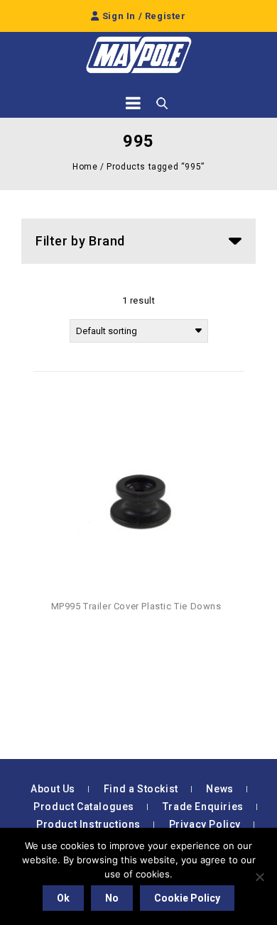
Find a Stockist (141, 788)
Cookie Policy (187, 898)
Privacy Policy (205, 824)
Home (84, 167)
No (112, 898)
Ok (63, 898)
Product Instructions (88, 824)
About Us (53, 788)
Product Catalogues (83, 806)
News (219, 788)
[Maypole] (138, 54)
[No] (259, 877)
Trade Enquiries (203, 806)
